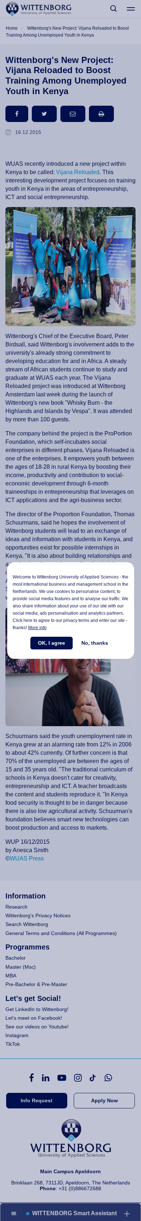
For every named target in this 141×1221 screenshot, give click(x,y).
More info (37, 627)
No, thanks (94, 643)
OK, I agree (51, 643)
